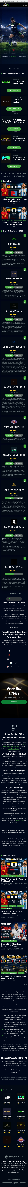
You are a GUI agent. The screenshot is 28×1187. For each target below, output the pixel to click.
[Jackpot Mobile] (14, 276)
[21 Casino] (14, 487)
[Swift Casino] (6, 163)
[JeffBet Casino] (6, 87)
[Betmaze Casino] (14, 564)
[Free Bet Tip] (5, 4)
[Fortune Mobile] (14, 308)
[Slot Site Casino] (14, 344)
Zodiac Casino (21, 1145)
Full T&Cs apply (18, 296)
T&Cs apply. (13, 332)
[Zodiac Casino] (14, 424)
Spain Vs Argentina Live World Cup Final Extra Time (14, 200)
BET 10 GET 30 (14, 90)
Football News (13, 940)
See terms (13, 440)
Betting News (14, 197)
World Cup (20, 97)
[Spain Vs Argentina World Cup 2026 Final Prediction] (14, 213)
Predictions (19, 197)
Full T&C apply (11, 549)
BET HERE (10, 252)
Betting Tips (8, 197)
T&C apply (16, 92)
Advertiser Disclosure (20, 1)
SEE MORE (19, 252)
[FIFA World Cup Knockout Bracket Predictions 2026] (14, 964)
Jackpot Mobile (7, 1116)
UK (17, 97)
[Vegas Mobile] (6, 144)
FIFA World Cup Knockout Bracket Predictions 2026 (13, 977)
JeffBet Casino (16, 79)
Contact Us (16, 1182)
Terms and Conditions (14, 1183)
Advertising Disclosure (7, 1182)
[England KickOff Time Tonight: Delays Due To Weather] (14, 932)
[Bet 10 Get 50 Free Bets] (6, 105)
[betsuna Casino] (14, 384)
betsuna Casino (7, 1145)
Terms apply (10, 511)
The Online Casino (15, 746)
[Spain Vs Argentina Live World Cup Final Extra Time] (14, 189)
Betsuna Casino (19, 820)
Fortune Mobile (7, 1130)
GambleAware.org (11, 550)
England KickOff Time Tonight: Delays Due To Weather (12, 945)
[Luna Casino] (6, 125)
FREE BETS (14, 702)
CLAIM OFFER (14, 129)
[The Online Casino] (14, 452)
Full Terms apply (9, 372)
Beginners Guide (14, 599)
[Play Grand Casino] (14, 524)
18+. (3, 538)
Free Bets (15, 97)
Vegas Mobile (15, 136)
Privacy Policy (23, 1182)
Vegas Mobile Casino (13, 749)
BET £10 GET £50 (14, 109)
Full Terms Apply (9, 264)
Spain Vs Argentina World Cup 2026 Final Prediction (14, 223)
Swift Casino (15, 155)
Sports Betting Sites (22, 220)
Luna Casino (15, 118)
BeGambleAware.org (9, 1)
